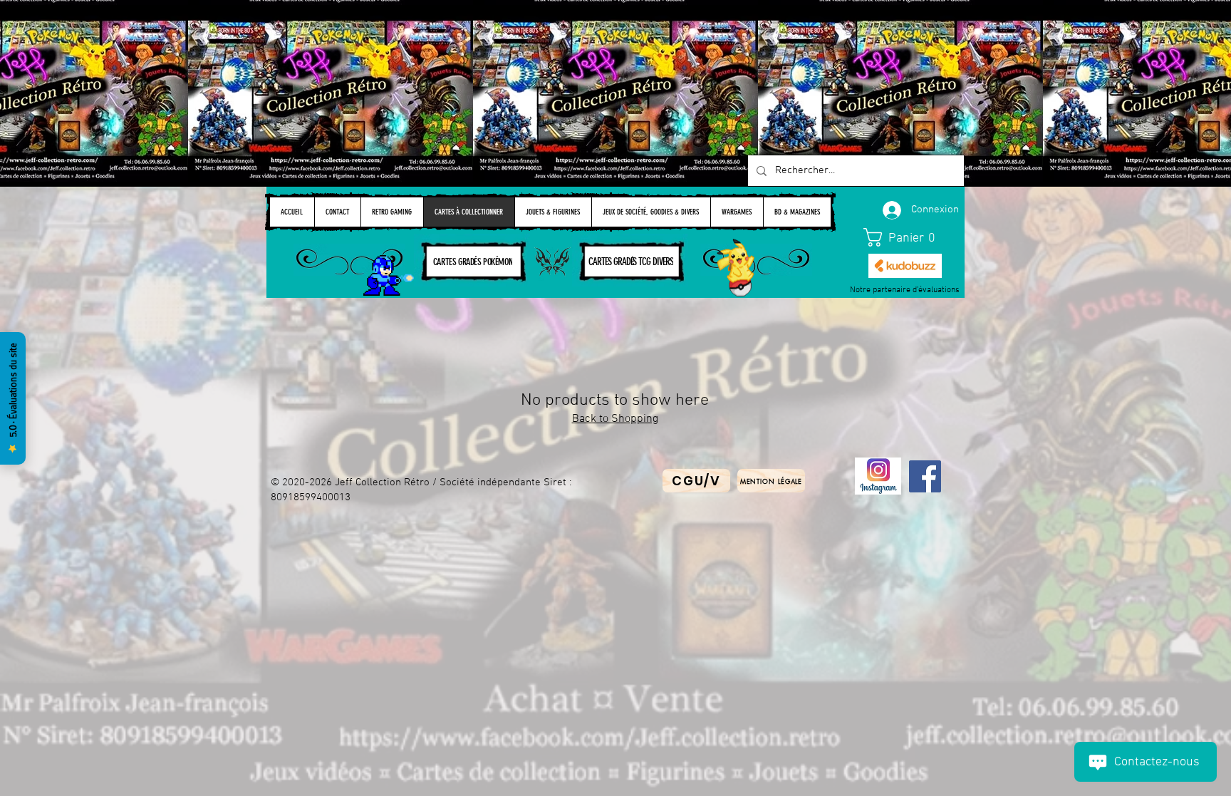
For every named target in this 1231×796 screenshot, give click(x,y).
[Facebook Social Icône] (925, 476)
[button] (905, 237)
